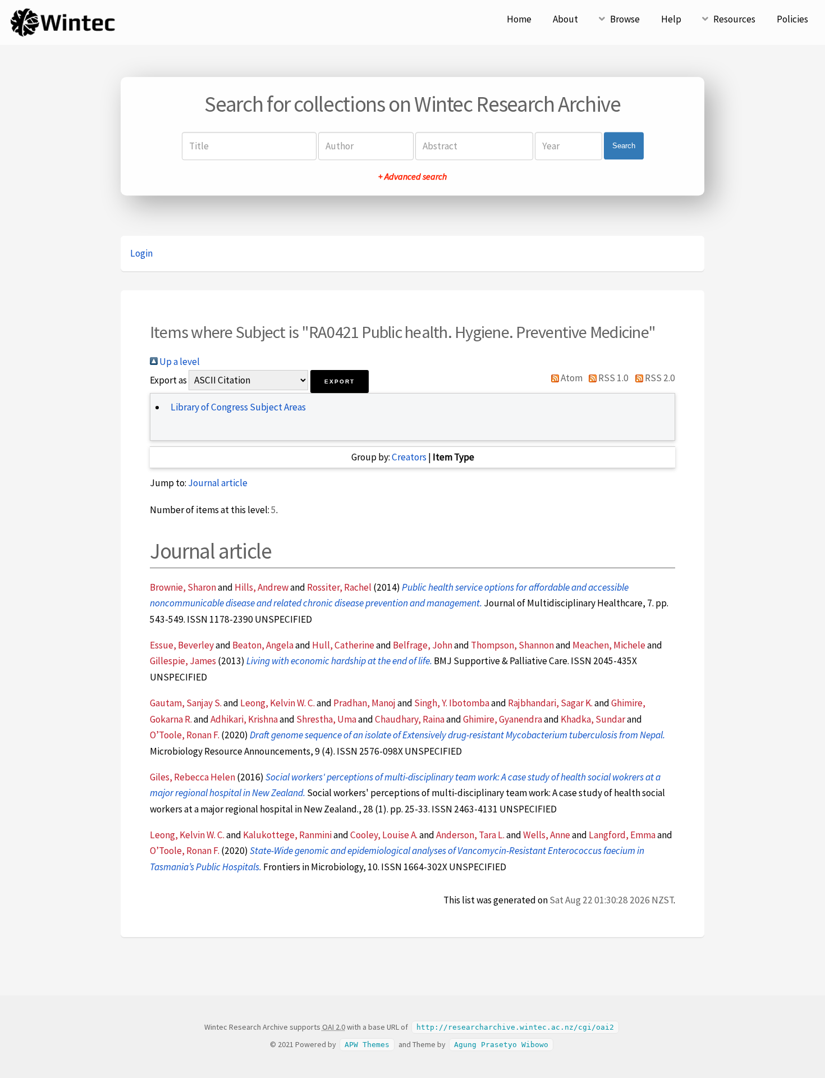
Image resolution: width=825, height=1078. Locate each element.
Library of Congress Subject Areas (238, 407)
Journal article (217, 483)
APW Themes (367, 1044)
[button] (339, 381)
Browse (625, 19)
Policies (792, 19)
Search (623, 145)
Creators (409, 457)
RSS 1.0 (613, 378)
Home (519, 19)
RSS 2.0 (659, 378)
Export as (168, 380)
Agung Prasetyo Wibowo (501, 1044)
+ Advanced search (412, 176)
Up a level (179, 361)
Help (671, 19)
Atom (571, 378)
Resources (734, 19)
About (565, 19)
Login (141, 253)
